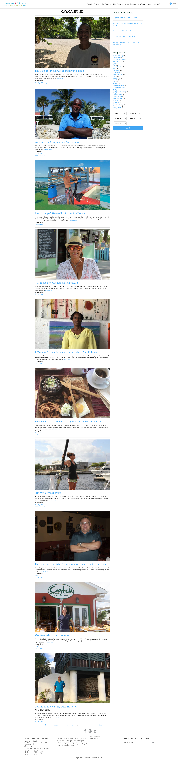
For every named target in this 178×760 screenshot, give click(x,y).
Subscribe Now (98, 388)
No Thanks (98, 392)
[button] (98, 373)
